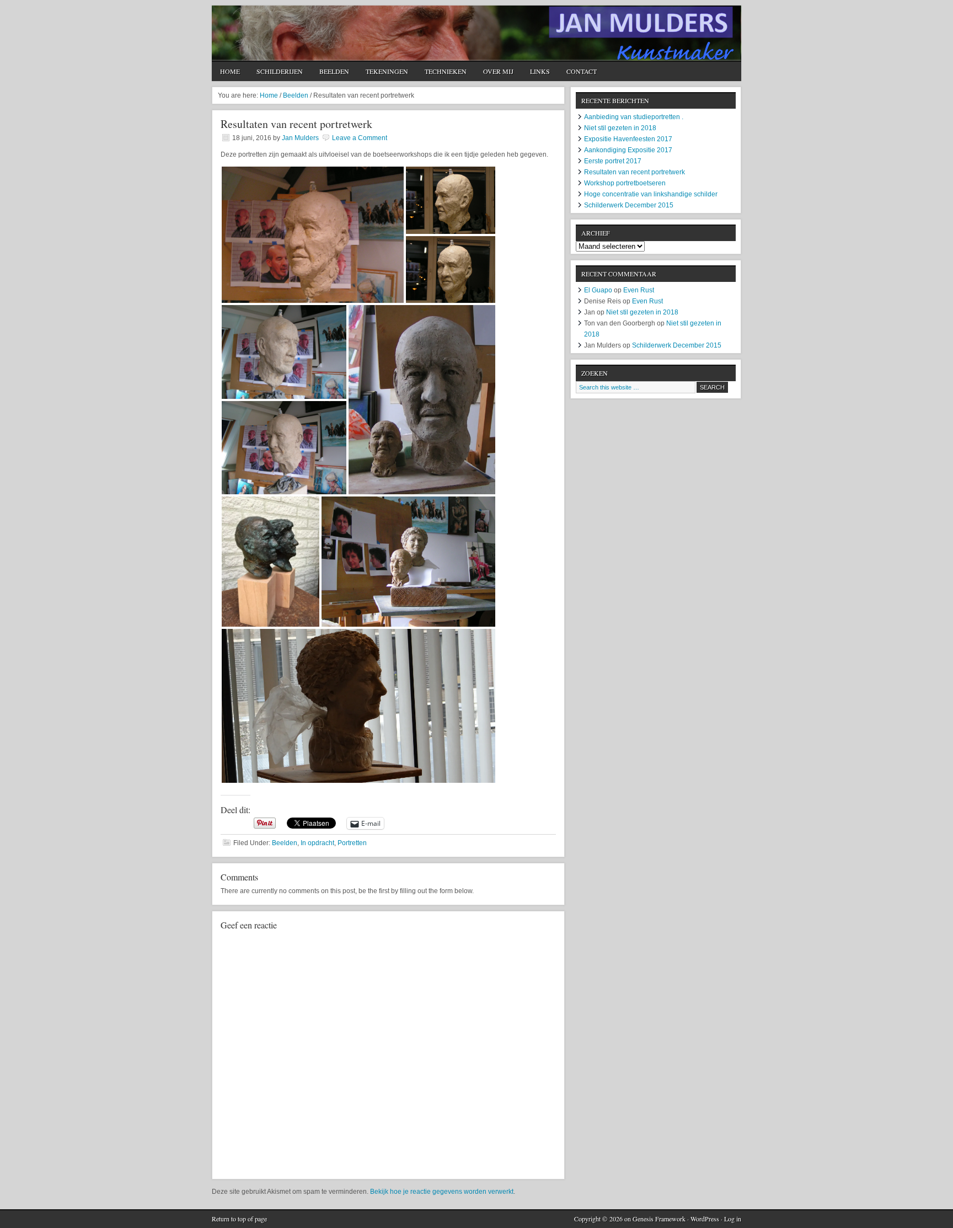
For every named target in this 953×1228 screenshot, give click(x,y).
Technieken (446, 71)
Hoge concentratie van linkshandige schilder (651, 194)
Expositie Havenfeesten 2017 (628, 139)
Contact (581, 71)
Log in (732, 1218)
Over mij (498, 71)
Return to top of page (239, 1218)
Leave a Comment (359, 138)
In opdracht (317, 843)
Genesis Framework (659, 1218)
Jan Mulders (476, 33)
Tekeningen (387, 71)
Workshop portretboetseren (625, 183)
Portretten (352, 843)
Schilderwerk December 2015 (628, 205)
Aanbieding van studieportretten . (633, 117)
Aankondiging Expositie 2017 (628, 150)
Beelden (334, 71)
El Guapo (598, 290)
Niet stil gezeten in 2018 (620, 128)
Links (540, 71)
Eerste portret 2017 (612, 161)
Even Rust (638, 290)
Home (230, 71)
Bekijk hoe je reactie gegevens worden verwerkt (441, 1191)
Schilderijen (279, 71)
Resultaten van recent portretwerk (634, 172)
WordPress (704, 1218)
